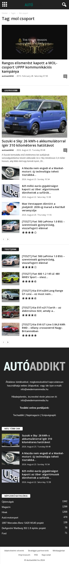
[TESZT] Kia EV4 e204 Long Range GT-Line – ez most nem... (42, 292)
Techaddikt (18, 415)
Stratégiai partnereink (38, 550)
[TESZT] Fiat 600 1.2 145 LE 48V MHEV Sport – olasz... (41, 275)
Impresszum (24, 554)
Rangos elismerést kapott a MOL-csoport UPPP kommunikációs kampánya (29, 67)
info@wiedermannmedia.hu (34, 389)
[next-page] (8, 239)
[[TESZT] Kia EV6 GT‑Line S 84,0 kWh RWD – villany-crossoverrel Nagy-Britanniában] (10, 329)
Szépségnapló (48, 415)
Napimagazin (32, 415)
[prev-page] (3, 239)
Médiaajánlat (59, 550)
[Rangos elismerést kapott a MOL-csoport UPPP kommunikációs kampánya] (34, 42)
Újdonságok (8, 501)
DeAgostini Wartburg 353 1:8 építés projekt (24, 528)
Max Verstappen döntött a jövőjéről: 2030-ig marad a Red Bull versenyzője (43, 207)
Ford (4, 533)
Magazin (6, 507)
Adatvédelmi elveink (14, 550)
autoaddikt (8, 76)
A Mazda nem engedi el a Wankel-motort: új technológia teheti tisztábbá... (43, 171)
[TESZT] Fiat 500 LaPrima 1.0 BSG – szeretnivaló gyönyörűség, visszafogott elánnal (43, 225)
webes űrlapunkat (30, 385)
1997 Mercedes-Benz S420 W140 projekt (23, 523)
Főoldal (5, 13)
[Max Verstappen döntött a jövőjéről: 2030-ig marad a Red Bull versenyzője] (10, 208)
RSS (36, 554)
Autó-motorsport (10, 517)
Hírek (4, 512)
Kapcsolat (46, 554)
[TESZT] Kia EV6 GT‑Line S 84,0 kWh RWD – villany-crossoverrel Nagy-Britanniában (43, 328)
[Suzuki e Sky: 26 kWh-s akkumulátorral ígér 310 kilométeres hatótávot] (34, 117)
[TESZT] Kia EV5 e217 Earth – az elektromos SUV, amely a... (41, 309)
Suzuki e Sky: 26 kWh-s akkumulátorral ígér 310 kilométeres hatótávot (34, 143)
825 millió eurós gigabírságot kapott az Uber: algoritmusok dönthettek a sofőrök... (40, 189)
